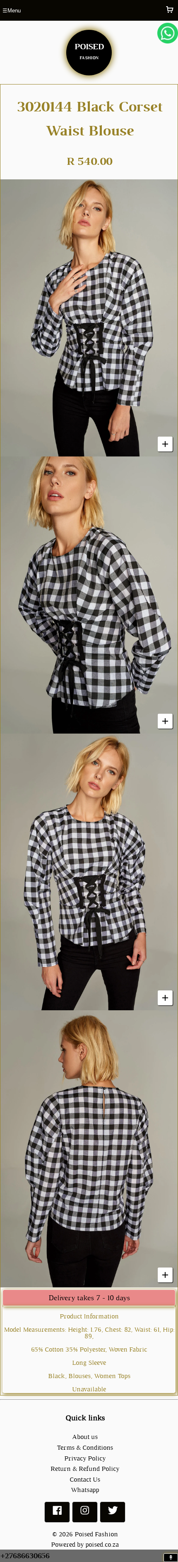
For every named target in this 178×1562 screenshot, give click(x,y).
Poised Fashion (96, 1534)
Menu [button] (11, 10)
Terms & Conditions (85, 1447)
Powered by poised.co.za (85, 1544)
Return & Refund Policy (85, 1469)
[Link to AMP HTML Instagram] (85, 1514)
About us (85, 1437)
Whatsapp (85, 1490)
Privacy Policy (85, 1458)
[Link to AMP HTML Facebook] (57, 1514)
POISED (89, 49)
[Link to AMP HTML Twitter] (112, 1514)
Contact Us (85, 1479)
